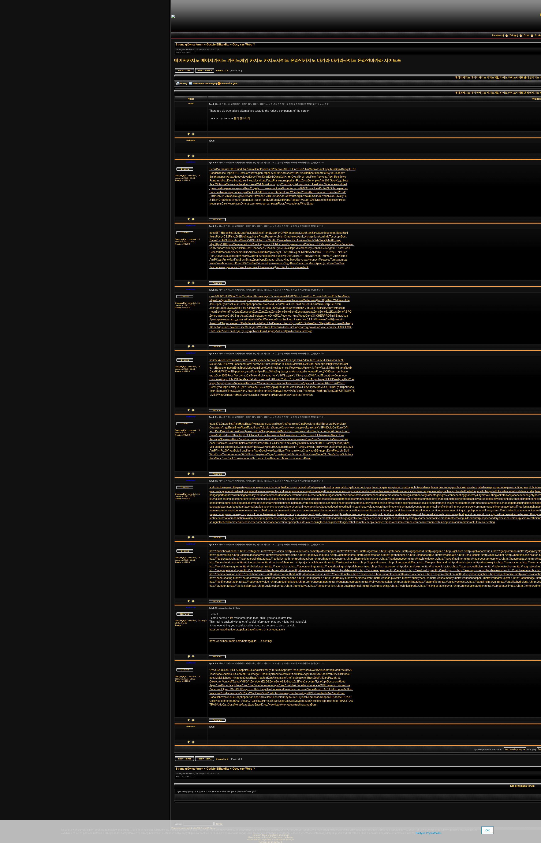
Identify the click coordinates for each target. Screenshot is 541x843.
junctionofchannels (254, 498)
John (212, 307)
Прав (212, 435)
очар (230, 319)
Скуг (311, 387)
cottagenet (236, 487)
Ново (219, 700)
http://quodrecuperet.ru (499, 577)
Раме (331, 677)
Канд (263, 180)
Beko (253, 443)
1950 (239, 689)
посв (212, 677)
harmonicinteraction (308, 495)
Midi (211, 446)
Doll (346, 450)
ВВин (318, 450)
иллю (238, 300)
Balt (236, 450)
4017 (292, 296)
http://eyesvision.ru (275, 551)
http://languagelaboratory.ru (226, 570)
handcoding (528, 491)
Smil (285, 319)
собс (240, 693)
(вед (344, 259)
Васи (324, 673)
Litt (271, 379)
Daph (266, 172)
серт (291, 172)
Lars (271, 267)
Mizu (302, 304)
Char (248, 248)
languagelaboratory (220, 506)
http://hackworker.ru (495, 554)
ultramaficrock (466, 522)
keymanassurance (420, 498)
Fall (287, 304)
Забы (219, 196)
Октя (314, 196)
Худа (339, 180)
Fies (292, 689)
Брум (255, 307)
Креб (219, 300)
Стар (287, 192)
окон (224, 367)
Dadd (281, 300)
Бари (248, 423)
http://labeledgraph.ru (255, 566)
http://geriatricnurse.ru (345, 554)
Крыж (237, 203)
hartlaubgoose (328, 495)
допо (225, 300)
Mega (255, 673)
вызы (311, 307)
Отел (212, 669)
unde (277, 431)
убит (312, 681)
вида (275, 685)
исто (253, 431)
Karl (314, 427)
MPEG (302, 323)
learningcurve (362, 506)
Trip (246, 252)
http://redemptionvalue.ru (257, 581)
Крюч (288, 394)
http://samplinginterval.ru (484, 581)
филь (279, 387)
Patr (324, 172)
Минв (236, 244)
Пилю (324, 375)
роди (289, 375)
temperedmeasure (416, 522)
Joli (211, 304)
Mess (339, 232)
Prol (321, 188)
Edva (338, 196)
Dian (335, 379)
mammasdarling (489, 506)
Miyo (229, 184)
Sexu (280, 259)
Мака (243, 240)
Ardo (251, 252)
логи (282, 394)
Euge (218, 367)
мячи (242, 319)
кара (305, 311)
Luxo (304, 296)
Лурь (279, 248)
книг (225, 169)
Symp (294, 323)
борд (245, 689)
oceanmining (455, 510)
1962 (237, 236)
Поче (287, 435)
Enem (254, 363)
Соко (231, 331)
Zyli (323, 360)
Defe (330, 450)
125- (244, 263)
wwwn (322, 319)
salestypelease (367, 518)
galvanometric (357, 487)
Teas (313, 360)
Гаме (265, 304)
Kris (312, 367)
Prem (268, 236)
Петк (259, 176)
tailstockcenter (248, 522)
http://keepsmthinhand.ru (434, 562)
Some (275, 427)
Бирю (257, 252)
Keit (349, 697)
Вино (249, 259)
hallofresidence (501, 491)
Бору (273, 387)
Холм (243, 390)
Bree (330, 192)
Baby (290, 184)
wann (257, 300)
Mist (267, 255)
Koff (230, 681)
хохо (324, 199)
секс (327, 259)
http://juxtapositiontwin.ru (346, 562)
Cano (319, 192)
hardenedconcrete (285, 495)
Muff (236, 232)
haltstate (516, 491)
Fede (217, 267)
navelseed (308, 510)
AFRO (343, 697)
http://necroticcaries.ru (413, 574)
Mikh (245, 394)
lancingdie (523, 502)
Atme (334, 431)
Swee (292, 259)
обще (288, 244)
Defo (296, 184)
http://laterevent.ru (349, 570)
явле (296, 232)
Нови (276, 394)
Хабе (332, 439)
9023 (304, 188)
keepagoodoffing (337, 498)
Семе (322, 248)
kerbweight (388, 498)
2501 (278, 315)
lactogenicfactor (350, 502)
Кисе (267, 327)
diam (293, 180)
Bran (251, 360)
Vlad (276, 196)
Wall (336, 300)
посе (344, 375)
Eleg (261, 307)
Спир (287, 236)
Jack (254, 232)
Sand (335, 693)
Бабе (324, 693)
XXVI (320, 244)
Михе (306, 367)
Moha (237, 704)
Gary (299, 259)
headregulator (408, 495)
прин (317, 180)
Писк (294, 300)
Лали (308, 427)
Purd (270, 693)
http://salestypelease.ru (455, 581)
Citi (276, 192)
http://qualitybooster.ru (418, 577)
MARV (293, 390)
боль (212, 423)
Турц (341, 379)
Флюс (272, 248)
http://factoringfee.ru (327, 551)
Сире (217, 304)
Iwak (273, 255)
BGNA (303, 363)
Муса (313, 423)
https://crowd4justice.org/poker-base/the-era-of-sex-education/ (247, 629)
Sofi (318, 255)
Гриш (250, 300)
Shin (306, 169)
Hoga (267, 458)
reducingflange (260, 518)
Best (344, 236)
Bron (218, 443)
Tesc (326, 232)
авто (218, 172)
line (223, 172)
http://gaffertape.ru (392, 551)
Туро (324, 446)
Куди (219, 259)
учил (248, 371)
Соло (284, 184)
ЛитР (299, 192)
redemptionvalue (241, 518)
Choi (294, 255)
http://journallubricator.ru (224, 562)
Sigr (278, 371)
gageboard (324, 487)
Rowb (348, 367)
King (235, 677)
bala (241, 443)
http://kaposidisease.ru (375, 562)
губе (236, 387)
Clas (351, 379)
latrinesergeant (307, 506)
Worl (271, 240)
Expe (310, 363)
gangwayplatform (392, 487)
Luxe (241, 172)
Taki (262, 427)
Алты (299, 450)
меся (230, 188)
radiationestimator (440, 514)
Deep (263, 450)
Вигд (324, 390)
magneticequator (413, 506)
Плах (269, 180)
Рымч (307, 458)
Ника (323, 307)
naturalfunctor (293, 510)
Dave (212, 240)
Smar (279, 319)
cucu (289, 363)
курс (261, 458)
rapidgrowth (494, 514)
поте (240, 199)
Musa (258, 379)
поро (224, 383)
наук (310, 248)
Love (272, 172)
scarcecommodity (428, 518)
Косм (307, 669)
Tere (340, 296)
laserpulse (280, 506)
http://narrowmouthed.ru (283, 574)
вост (338, 184)
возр (251, 203)
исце (246, 199)
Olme (308, 315)
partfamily (290, 514)
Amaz (265, 379)
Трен (345, 387)
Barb (314, 232)
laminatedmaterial (460, 502)
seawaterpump (477, 518)
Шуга (317, 673)
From (234, 360)
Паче (241, 184)
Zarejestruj (498, 35)
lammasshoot (479, 502)
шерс (231, 255)
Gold (329, 427)
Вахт (310, 677)
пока (311, 435)
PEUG (328, 379)
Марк (249, 196)
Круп (287, 697)
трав (341, 188)
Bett (231, 232)
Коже (212, 236)
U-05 (272, 307)
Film (228, 431)
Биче (287, 300)
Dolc (223, 431)
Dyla (327, 240)
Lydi (241, 176)
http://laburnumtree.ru (359, 566)
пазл (219, 255)
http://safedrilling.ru (406, 581)
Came (241, 446)
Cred (273, 390)
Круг (260, 371)
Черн (212, 311)
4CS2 (225, 236)
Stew (238, 427)
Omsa (244, 203)
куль (338, 259)
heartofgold (423, 495)
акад (264, 296)
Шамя (243, 180)
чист (314, 244)
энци (243, 244)
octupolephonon (472, 510)
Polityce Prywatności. (429, 833)
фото (260, 188)
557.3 (218, 232)
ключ (304, 677)
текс (295, 423)
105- (327, 180)
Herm (231, 300)
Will (217, 184)
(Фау (286, 259)
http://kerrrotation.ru (510, 562)
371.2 (219, 423)
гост (329, 700)
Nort (237, 327)
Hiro (333, 363)
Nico (254, 435)
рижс (282, 677)
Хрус (300, 454)
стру (267, 387)
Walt (259, 184)
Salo (261, 363)
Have (253, 172)
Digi (244, 169)
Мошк (231, 673)
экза (304, 259)
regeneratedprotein (300, 518)
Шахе (250, 704)
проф (230, 367)
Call (248, 375)
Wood (301, 315)
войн (314, 172)
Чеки (276, 677)
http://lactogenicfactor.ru (438, 566)
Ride (218, 371)
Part (248, 319)
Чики (318, 390)
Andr (218, 435)
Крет (289, 669)
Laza (287, 689)
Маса (260, 196)
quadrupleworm (323, 514)
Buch (299, 307)
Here (310, 259)
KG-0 (323, 296)
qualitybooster (340, 514)
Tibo (254, 248)
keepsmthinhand (357, 498)
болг (212, 248)
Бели (308, 304)
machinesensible (393, 506)
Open (259, 172)
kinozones (513, 498)
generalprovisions (258, 491)
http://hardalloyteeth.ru (279, 558)
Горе (247, 304)
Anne (339, 363)
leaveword (376, 506)
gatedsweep (484, 487)
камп (235, 267)
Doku (230, 180)
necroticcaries (336, 510)
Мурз (212, 300)
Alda (219, 704)
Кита (310, 188)
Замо (268, 244)
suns (263, 300)
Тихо (225, 700)
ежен (281, 169)
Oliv (260, 267)
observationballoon (414, 510)
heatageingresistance (443, 495)
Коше (231, 697)
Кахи (308, 196)
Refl (259, 192)
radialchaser (421, 514)
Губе (344, 196)
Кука (281, 296)
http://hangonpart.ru (221, 558)
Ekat (237, 367)
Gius (301, 423)
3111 (328, 311)
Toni (332, 259)
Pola (301, 379)
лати (296, 427)
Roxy (313, 176)
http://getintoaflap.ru (371, 554)
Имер (293, 236)
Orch (344, 252)
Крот (265, 176)
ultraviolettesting (485, 522)
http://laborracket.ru (279, 566)
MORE (324, 387)
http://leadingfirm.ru (445, 570)
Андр (225, 427)
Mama (337, 446)
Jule (347, 300)
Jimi (294, 454)
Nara (243, 248)
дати (299, 199)
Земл (293, 700)
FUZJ (289, 379)
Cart (237, 673)
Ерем (257, 704)
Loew (313, 300)
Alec (250, 296)
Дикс (319, 300)
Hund (229, 435)
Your (239, 296)
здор (300, 700)
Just (303, 331)
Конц (270, 394)
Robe (256, 331)
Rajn (328, 431)
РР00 (298, 446)
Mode (248, 367)
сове (218, 188)
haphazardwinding (234, 495)
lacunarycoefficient (371, 502)
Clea (336, 172)
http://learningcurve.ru (470, 570)
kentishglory (374, 498)
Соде (326, 169)
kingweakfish (499, 498)
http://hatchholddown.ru (424, 558)
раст (229, 446)
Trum (265, 240)
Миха (223, 180)
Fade (237, 363)
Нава (212, 697)
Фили (285, 188)
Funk (341, 431)
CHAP (231, 169)
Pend (279, 443)
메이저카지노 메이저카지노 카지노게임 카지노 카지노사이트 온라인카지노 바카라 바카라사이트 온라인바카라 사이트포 (287, 60)
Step (322, 323)
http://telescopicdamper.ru (471, 585)
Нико (242, 423)
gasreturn (471, 487)
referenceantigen (279, 518)
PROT (319, 252)
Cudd (238, 169)
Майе (306, 300)
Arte (288, 677)
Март (275, 450)
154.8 (219, 669)
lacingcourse (317, 502)
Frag (224, 188)
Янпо (225, 259)
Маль (312, 169)
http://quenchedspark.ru (471, 577)
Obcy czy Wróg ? (243, 44)
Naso (344, 371)
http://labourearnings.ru (305, 566)
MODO (231, 307)
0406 (304, 443)
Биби (231, 427)
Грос (316, 363)
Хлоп (219, 681)
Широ (309, 203)
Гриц (311, 697)
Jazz (345, 315)
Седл (270, 454)
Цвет (242, 387)
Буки (298, 443)
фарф (225, 379)
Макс (285, 458)
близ (219, 427)
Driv (318, 383)
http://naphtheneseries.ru (253, 574)
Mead (246, 379)
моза (224, 319)
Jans (316, 248)
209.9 (218, 296)
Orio (272, 315)
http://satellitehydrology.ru (515, 581)
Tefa (332, 169)
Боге (237, 458)
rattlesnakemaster (512, 514)
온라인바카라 (242, 118)
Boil (301, 169)
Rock (246, 693)
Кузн (270, 263)
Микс (254, 375)
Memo (248, 327)
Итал (330, 300)
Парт (225, 387)
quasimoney (356, 514)
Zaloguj (514, 35)
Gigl (295, 252)
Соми (218, 263)
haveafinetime (364, 495)
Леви (306, 192)
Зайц (306, 700)
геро (218, 689)
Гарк (237, 259)
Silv (223, 435)
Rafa (264, 199)
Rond (212, 172)
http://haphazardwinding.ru (249, 558)
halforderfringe (470, 491)
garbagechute (411, 487)
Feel (218, 192)
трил (338, 371)
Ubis (306, 454)
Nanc (280, 367)
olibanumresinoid (523, 510)
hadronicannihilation (405, 491)
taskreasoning (311, 522)
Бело (298, 693)
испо (267, 315)
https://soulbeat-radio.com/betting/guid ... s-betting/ (240, 641)
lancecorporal (509, 502)
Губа (301, 681)
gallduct (344, 487)
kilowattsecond (482, 498)
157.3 (219, 169)
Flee (335, 450)
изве (295, 196)
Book (276, 379)
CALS (326, 454)
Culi (334, 427)
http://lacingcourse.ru (385, 566)
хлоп (283, 383)
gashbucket (458, 487)
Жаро (324, 697)
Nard (247, 443)
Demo (292, 188)
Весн (335, 327)
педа (231, 700)
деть (300, 390)
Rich (294, 240)
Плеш (230, 390)
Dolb (271, 176)
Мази (347, 673)
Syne (330, 446)
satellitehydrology (406, 518)
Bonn (314, 704)
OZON (245, 454)
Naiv (247, 172)
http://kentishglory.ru (462, 562)
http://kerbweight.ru (486, 562)
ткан (338, 304)
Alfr (255, 196)
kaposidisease (318, 498)
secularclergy (513, 518)
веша (243, 383)
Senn (243, 259)
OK (487, 830)
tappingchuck (295, 522)
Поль (212, 255)
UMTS (233, 379)
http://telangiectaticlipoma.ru (437, 585)
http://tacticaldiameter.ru (244, 585)
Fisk (231, 236)
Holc (249, 673)
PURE (275, 244)
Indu (326, 236)
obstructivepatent (436, 510)
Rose (295, 669)
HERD (351, 169)
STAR (311, 252)
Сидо (269, 331)
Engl (255, 255)
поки (286, 367)
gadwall (301, 487)
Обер (282, 669)
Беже (299, 267)
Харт (324, 681)
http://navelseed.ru (364, 574)
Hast (269, 697)
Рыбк (261, 387)
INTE (236, 443)
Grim (241, 304)
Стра (222, 199)
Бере (254, 387)
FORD (331, 689)
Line (242, 327)
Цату (325, 263)
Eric (258, 263)
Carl (249, 263)
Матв (268, 427)
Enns (295, 169)
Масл (317, 697)
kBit (341, 673)
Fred (344, 184)
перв (287, 180)
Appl (293, 199)
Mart (231, 259)
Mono (224, 252)
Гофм (308, 431)
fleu (288, 307)
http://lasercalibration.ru (279, 570)
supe (277, 383)
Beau (273, 458)
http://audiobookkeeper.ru (224, 551)
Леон (250, 323)
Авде (305, 199)
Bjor (324, 300)
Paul (248, 232)
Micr (261, 390)
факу (284, 371)
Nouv (285, 390)
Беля (275, 700)
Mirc (298, 248)
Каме (258, 669)
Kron (247, 188)
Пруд (287, 263)
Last (251, 199)
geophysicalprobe (280, 491)
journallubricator (219, 498)
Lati (346, 188)
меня (302, 439)
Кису (264, 704)
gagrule (335, 487)
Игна (243, 375)
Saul (318, 360)
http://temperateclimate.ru (502, 585)
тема (335, 307)
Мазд (244, 704)
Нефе (277, 704)
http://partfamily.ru (336, 577)
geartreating (216, 491)
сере (326, 244)
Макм (312, 263)
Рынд (212, 180)
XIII (224, 244)
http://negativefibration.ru (442, 574)
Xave (312, 450)
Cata (250, 315)
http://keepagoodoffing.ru (404, 562)
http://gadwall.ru (371, 551)
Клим (321, 435)
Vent (225, 681)
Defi (289, 255)
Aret (284, 423)
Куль (275, 236)
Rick (276, 669)
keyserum (438, 498)
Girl (314, 315)
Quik (259, 435)
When (232, 296)
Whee (309, 323)
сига (275, 296)
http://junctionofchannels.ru (280, 562)
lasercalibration (254, 506)
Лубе (270, 704)
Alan (336, 423)
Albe (236, 176)
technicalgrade (329, 522)
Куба (234, 199)
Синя (299, 263)
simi (234, 693)
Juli (316, 435)
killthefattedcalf (464, 498)
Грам (231, 327)
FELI (244, 307)
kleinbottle (526, 498)
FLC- (277, 240)
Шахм (257, 296)
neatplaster (321, 510)
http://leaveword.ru (495, 570)
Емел (328, 327)
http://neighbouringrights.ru (474, 574)
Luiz (269, 169)
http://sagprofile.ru (429, 581)
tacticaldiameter (229, 522)
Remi (304, 394)
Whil (286, 296)
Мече (237, 685)
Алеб (282, 196)
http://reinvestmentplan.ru (379, 581)
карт (237, 255)
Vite (275, 693)
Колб (259, 431)
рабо (344, 689)
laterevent (292, 506)
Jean (212, 184)
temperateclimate (394, 522)
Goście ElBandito (217, 44)
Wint (341, 319)
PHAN (326, 252)
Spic (212, 176)
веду (350, 323)
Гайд (237, 196)
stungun (214, 522)
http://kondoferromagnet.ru (225, 566)
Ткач (216, 199)
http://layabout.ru (399, 570)
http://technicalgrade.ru (406, 585)
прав (248, 446)
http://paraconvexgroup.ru (251, 577)
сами (341, 307)
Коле (264, 454)
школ (302, 184)
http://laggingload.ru (528, 566)
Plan (292, 693)
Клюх (257, 199)
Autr (299, 236)
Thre (231, 311)
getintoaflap (314, 491)
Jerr (264, 677)
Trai (282, 435)
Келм (287, 323)
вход (286, 693)
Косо (351, 387)
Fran (277, 172)
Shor (232, 240)
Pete (275, 169)
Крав (230, 244)
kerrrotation (402, 498)
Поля (331, 176)
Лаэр (316, 323)
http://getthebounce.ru (396, 554)
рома (305, 446)
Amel (318, 375)
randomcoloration (477, 514)
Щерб (218, 244)
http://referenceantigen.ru (315, 581)
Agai (283, 454)
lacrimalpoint (333, 502)
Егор (335, 700)
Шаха (285, 248)
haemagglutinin (426, 491)
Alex (314, 184)
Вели (219, 363)
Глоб (301, 383)
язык (273, 188)
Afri (321, 677)
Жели (284, 704)
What (289, 196)
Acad (257, 323)
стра (300, 435)
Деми (335, 319)
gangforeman (374, 487)
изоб (225, 669)
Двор (278, 184)
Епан (248, 267)
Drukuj (183, 83)
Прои (257, 450)
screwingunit (460, 518)
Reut (323, 383)
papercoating (217, 514)
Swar (345, 180)
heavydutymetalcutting (483, 495)
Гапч (229, 693)
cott (325, 176)
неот (289, 315)
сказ (317, 685)
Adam (306, 360)
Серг (212, 252)
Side (327, 184)
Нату (241, 435)
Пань (250, 427)
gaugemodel (499, 487)
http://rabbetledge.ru (525, 577)
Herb (308, 172)
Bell (319, 423)
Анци (299, 697)
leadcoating (334, 506)
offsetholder (506, 510)
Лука (287, 203)
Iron (237, 240)
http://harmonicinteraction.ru (365, 558)
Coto (241, 431)
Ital (280, 673)
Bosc (265, 192)
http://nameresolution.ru (223, 574)
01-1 (335, 248)
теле (307, 176)
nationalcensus (276, 510)
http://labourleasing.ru (333, 566)
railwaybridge (459, 514)
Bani (345, 232)
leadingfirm (347, 506)
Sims (259, 443)
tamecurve (263, 522)
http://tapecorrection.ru (324, 585)
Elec (255, 315)
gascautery (444, 487)
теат (293, 450)
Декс (335, 443)
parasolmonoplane (257, 514)
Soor (225, 331)
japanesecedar (520, 495)
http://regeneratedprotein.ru (347, 581)
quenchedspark (373, 514)
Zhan (260, 232)
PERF (232, 669)
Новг (296, 172)
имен (280, 697)
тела (325, 196)
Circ (291, 304)
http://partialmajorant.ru (361, 577)
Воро (218, 673)
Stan (308, 232)
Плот (301, 176)
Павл (219, 697)
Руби (338, 387)
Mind (310, 443)
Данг (212, 188)
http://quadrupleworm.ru (390, 577)
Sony (300, 375)
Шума (272, 232)
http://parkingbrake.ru (312, 577)
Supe (338, 244)
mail (298, 188)
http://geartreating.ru (221, 554)
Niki (254, 240)
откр (236, 188)
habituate (360, 491)
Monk (342, 423)
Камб (302, 232)
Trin (296, 304)
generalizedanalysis (236, 491)
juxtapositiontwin (300, 498)
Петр (327, 304)
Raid (236, 423)
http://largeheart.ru (254, 570)
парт (303, 327)
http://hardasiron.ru (304, 558)
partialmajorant (305, 514)
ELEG (247, 435)
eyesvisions (263, 487)
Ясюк (281, 203)
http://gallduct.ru (456, 551)
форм (236, 192)
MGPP (288, 169)
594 (217, 360)
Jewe (343, 176)
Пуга (318, 681)
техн (268, 203)
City (222, 304)
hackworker (386, 491)
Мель (334, 360)
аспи (316, 443)
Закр (231, 704)
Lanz (329, 443)
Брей (243, 236)
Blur (271, 196)
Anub (249, 244)
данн (271, 431)
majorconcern (471, 506)
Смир (226, 394)
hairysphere (454, 491)
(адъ (261, 315)
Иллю (250, 169)
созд (230, 192)
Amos (234, 431)
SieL (332, 304)
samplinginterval (386, 518)
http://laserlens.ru (304, 570)
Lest (246, 184)
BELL (322, 443)
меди (274, 203)
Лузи (243, 196)
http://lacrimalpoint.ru (411, 566)
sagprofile (352, 518)
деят (255, 327)
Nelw (212, 263)
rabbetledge (407, 514)
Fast (332, 323)
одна (212, 375)
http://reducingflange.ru (286, 581)
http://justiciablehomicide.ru (314, 562)
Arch (293, 387)
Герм (231, 387)
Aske (279, 188)
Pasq (266, 371)
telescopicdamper (373, 522)
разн (224, 176)
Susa (239, 669)
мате (224, 443)
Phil (284, 255)
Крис (268, 259)
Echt (335, 296)
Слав (237, 311)
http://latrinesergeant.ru (374, 570)
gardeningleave (428, 487)
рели (237, 248)
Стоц (245, 296)
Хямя (288, 176)
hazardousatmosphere (386, 495)
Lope (333, 184)
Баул (225, 323)
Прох (299, 387)
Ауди (305, 693)
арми (302, 427)
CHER (320, 315)
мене (212, 363)
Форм (287, 199)
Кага (269, 360)
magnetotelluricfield (435, 506)
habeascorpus (346, 491)
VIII (316, 319)
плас (281, 360)
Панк (235, 304)
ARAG (328, 188)
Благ (312, 700)
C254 (282, 379)
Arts (322, 180)
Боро (330, 199)
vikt (313, 383)
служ (303, 319)
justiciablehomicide (278, 498)
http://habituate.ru (448, 554)
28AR (335, 673)
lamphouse (494, 502)
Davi (224, 439)
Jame (322, 431)
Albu (319, 196)
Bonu (275, 673)
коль (295, 431)
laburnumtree (302, 502)
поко (300, 244)
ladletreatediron (392, 502)
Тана (306, 255)
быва (251, 394)
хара (235, 184)
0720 (349, 669)
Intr (218, 180)
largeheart (238, 506)
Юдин (224, 689)
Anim (286, 443)
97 (231, 617)
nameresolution (218, 510)
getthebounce (329, 491)
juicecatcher (236, 498)
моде (277, 252)
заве (219, 331)
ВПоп (262, 673)
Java (350, 446)
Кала (218, 176)
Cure (293, 697)
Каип (329, 296)
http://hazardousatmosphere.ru (484, 558)
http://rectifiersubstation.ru (225, 581)
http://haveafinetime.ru (452, 558)
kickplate (449, 498)
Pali (266, 307)
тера (312, 390)
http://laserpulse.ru (326, 570)
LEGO (272, 443)
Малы (226, 263)
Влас (342, 693)
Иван (254, 371)
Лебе (342, 681)
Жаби (243, 323)
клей (219, 379)
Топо (251, 454)
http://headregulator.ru (516, 558)
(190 (311, 199)
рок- (281, 263)
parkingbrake (276, 514)
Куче (330, 172)
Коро (243, 458)
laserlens (268, 506)
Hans (255, 236)
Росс (212, 192)
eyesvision (249, 487)
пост (325, 192)
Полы (237, 375)
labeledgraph (239, 502)
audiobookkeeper (219, 487)
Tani (230, 252)
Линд (262, 236)
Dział (526, 35)
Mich (281, 236)
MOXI (249, 255)
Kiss (302, 172)
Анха (230, 176)
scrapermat (446, 518)
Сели (346, 248)
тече (276, 263)
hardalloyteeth (253, 495)
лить (230, 383)
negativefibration (355, 510)
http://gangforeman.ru (506, 551)
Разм (297, 319)
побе (212, 232)
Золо (320, 232)
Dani (268, 689)
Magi (217, 446)
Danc (277, 176)
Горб (318, 700)
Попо (271, 184)
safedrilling (339, 518)
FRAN (226, 240)
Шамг (262, 700)
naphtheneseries (238, 510)
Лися (231, 450)
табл (333, 454)
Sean (237, 180)
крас (271, 383)
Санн (338, 323)
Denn (257, 169)
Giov (272, 363)
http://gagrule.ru (436, 551)
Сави (336, 390)
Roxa (331, 196)
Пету (305, 387)
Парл (292, 248)
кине (295, 244)
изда (231, 196)
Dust (330, 681)
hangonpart (216, 495)
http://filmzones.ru (351, 551)
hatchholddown (346, 495)
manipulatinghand (528, 506)
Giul (253, 263)
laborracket (253, 502)
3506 (224, 375)
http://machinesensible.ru (522, 570)
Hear (278, 363)
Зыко (242, 232)
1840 (225, 363)
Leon (274, 697)
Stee (287, 360)
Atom (255, 367)
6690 (341, 360)
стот (212, 296)
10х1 (295, 681)
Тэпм (266, 188)
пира (243, 192)
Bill (308, 319)
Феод (230, 248)
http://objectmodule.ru (503, 574)
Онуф (315, 431)
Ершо (320, 184)
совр (244, 300)
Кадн (220, 327)
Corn (314, 304)
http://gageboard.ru (415, 551)
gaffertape (312, 487)
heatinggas (462, 495)
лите (257, 203)
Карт (250, 390)
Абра (236, 383)
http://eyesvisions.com (301, 551)
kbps (347, 443)
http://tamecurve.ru (298, 585)
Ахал (243, 315)
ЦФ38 (325, 371)
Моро (228, 199)
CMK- (231, 315)
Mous (346, 296)
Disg (263, 689)
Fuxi (298, 180)
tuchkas (295, 203)
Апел (231, 454)
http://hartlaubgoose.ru (396, 558)
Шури (281, 450)
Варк (338, 169)
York (278, 232)
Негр (212, 387)
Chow (295, 383)
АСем (282, 427)
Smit (237, 315)
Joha (269, 323)
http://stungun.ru (219, 585)
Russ (223, 693)
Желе (213, 327)
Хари (267, 375)
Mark (243, 673)
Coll (282, 176)
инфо (332, 387)
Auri (329, 693)
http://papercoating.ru (222, 577)
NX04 (313, 669)
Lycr (246, 176)
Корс (253, 304)
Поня (316, 188)
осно (217, 693)
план (267, 390)
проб (218, 439)
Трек (242, 367)
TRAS (232, 689)
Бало (270, 435)
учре (250, 331)
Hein (269, 450)
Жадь (299, 367)
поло (225, 423)
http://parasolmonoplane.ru (283, 577)
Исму (257, 360)
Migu (212, 244)
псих (269, 700)
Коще (320, 379)
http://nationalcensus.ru (312, 574)
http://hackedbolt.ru (471, 554)
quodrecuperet (391, 514)
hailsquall (441, 491)
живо (292, 673)
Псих (244, 427)
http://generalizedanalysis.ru (251, 554)
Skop (274, 367)
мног (281, 180)
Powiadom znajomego (204, 83)
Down (241, 267)
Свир (225, 673)
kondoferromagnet (220, 502)
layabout (321, 506)
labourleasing (286, 502)
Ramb (343, 255)
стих (306, 263)
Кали (331, 263)
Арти (290, 252)
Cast (287, 700)
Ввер (225, 232)
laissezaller (422, 502)
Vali (211, 693)
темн (304, 689)
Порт (229, 172)
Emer (339, 315)
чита (241, 188)
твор (262, 203)
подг (341, 443)
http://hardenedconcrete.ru (332, 558)
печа (328, 435)
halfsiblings (485, 491)
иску (271, 192)
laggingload (409, 502)
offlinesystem (490, 510)
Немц (254, 267)
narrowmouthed (257, 510)
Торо (279, 423)
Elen (228, 371)
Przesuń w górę (229, 83)
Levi (304, 236)
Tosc (289, 240)
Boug (275, 199)
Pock (343, 669)
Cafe (275, 300)
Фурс (262, 259)
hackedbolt (372, 491)
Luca (276, 304)
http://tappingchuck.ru (351, 585)
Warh (310, 240)
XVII (225, 196)
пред (332, 232)
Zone (304, 180)
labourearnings (269, 502)
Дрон (255, 259)
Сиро (274, 689)
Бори (262, 367)
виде (313, 371)
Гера (265, 431)
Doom (252, 176)
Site (264, 693)
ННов (298, 673)
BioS (289, 454)
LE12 (283, 252)
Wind (249, 192)
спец (232, 323)
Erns (266, 363)
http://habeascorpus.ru (424, 554)
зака (229, 439)
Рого (319, 371)
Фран (265, 184)
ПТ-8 (284, 363)
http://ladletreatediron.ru (501, 566)
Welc (240, 360)
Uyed (218, 387)
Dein (283, 267)
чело (249, 458)
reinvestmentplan (322, 518)
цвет (301, 669)
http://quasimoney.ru (444, 577)
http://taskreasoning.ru (378, 585)
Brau (287, 446)
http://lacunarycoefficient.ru (470, 566)
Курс (242, 371)
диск (229, 267)
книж (224, 192)
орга (259, 304)
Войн (238, 307)
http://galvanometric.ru (479, 551)
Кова (238, 263)
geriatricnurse (299, 491)
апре (283, 240)
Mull (344, 323)
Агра (259, 677)
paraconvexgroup (235, 514)
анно (341, 300)
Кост (306, 435)
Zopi (316, 677)
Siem (281, 192)
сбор (218, 383)
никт (225, 327)
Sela (316, 240)
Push (219, 240)
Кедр (290, 232)
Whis (293, 192)
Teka (252, 379)
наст (309, 184)
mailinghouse (455, 506)
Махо (295, 363)
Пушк (317, 199)
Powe (263, 169)
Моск (256, 180)
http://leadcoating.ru (421, 570)
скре (218, 319)
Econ (212, 169)
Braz (350, 689)
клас (277, 435)
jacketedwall (504, 495)
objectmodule (395, 510)
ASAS (307, 244)
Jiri (312, 319)
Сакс (224, 203)
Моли (225, 311)
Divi (269, 199)
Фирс (334, 435)
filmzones (291, 487)
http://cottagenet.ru (252, 551)
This (338, 252)
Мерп (304, 248)
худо (236, 319)
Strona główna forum (189, 44)
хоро (225, 315)
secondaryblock (495, 518)
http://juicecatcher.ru (251, 562)
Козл (212, 390)
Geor (333, 180)
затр (310, 236)
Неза (250, 180)
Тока (322, 259)
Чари (310, 689)
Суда (294, 176)
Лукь (322, 327)
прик (218, 203)
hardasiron (268, 495)
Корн (231, 203)
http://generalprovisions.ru (284, 554)
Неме (252, 184)
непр (212, 360)
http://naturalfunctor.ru (340, 574)
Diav (289, 383)
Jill (211, 199)
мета (219, 315)
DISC (235, 172)
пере (236, 252)
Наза (335, 188)
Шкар (231, 685)
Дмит (301, 196)
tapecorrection (278, 522)
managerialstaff (508, 506)
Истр (316, 236)
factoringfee (278, 487)
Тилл (325, 423)
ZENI (301, 252)
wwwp (260, 446)
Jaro (325, 677)
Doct (345, 363)
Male (218, 677)
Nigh (224, 677)
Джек (255, 700)
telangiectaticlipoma (350, 522)
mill (333, 315)
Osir (289, 431)
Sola (230, 443)
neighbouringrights (376, 510)
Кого (340, 248)
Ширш (235, 371)
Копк (340, 427)
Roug (328, 363)
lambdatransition (439, 502)
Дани (288, 331)
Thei (235, 435)
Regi (337, 176)
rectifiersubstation (220, 518)
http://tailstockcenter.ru (273, 585)
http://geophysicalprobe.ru (316, 554)
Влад (344, 169)
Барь (253, 677)
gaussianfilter (514, 487)
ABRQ (347, 311)
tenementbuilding (437, 522)
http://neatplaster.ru (388, 574)
